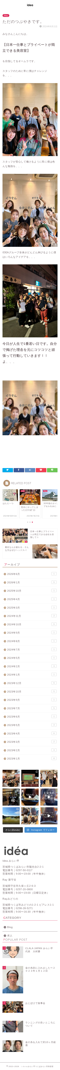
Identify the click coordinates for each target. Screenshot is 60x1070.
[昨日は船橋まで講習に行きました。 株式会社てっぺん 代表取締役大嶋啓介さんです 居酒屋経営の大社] (29, 778)
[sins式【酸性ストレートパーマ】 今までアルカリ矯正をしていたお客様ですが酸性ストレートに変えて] (49, 797)
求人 (9, 935)
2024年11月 (30, 616)
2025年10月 (30, 590)
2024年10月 (30, 624)
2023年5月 (30, 725)
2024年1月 (30, 674)
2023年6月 (30, 716)
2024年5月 (30, 657)
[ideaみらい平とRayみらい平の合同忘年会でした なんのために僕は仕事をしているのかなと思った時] (11, 778)
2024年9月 (30, 632)
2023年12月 (30, 683)
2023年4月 (30, 733)
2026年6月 (30, 574)
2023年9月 (30, 699)
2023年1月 (30, 758)
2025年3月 (30, 607)
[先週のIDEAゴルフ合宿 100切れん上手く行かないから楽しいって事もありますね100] (11, 815)
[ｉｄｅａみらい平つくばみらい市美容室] (30, 7)
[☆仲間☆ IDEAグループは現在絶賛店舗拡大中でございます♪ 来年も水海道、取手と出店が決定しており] (11, 797)
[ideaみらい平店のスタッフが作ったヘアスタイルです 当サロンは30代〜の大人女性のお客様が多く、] (29, 815)
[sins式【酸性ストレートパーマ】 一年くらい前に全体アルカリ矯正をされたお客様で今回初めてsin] (49, 815)
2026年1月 (30, 582)
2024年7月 (30, 649)
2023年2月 (30, 750)
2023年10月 (30, 691)
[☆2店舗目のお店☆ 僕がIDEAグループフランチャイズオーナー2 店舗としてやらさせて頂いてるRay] (49, 778)
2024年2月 (30, 666)
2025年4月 (30, 599)
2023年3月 (30, 741)
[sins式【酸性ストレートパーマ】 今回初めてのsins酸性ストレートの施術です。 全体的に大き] (29, 797)
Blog (6, 15)
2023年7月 (30, 708)
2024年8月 (30, 641)
